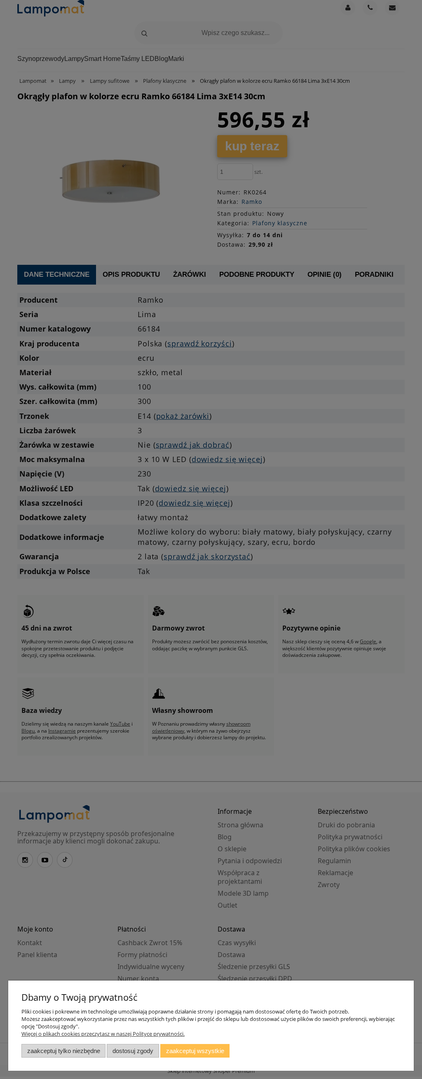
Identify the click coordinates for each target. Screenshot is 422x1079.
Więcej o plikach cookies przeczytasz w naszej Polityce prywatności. (103, 1033)
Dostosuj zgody (133, 1050)
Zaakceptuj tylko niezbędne (63, 1050)
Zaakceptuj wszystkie (195, 1050)
